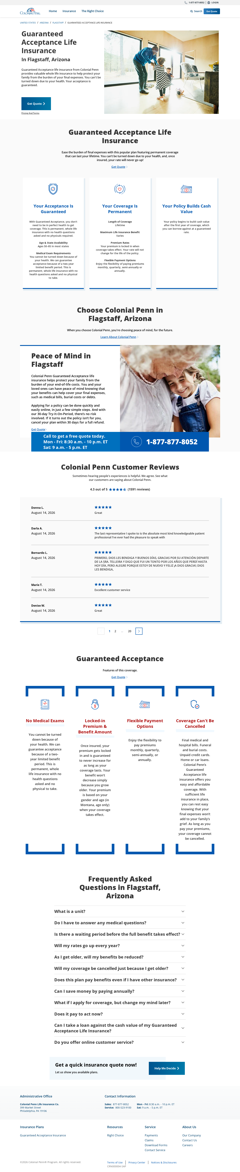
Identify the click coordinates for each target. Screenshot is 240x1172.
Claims (149, 1140)
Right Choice (115, 1135)
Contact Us (189, 1140)
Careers (187, 1145)
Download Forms (156, 1145)
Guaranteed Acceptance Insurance (43, 1135)
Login (215, 2)
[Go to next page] (138, 631)
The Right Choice (93, 11)
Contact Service (155, 1150)
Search (195, 10)
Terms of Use (115, 1162)
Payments (151, 1135)
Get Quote (211, 11)
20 (129, 631)
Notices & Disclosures (164, 1162)
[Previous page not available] (101, 631)
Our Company (191, 1135)
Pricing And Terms (30, 113)
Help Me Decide (165, 1068)
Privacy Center (136, 1162)
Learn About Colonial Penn (118, 337)
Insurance (69, 11)
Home (53, 11)
